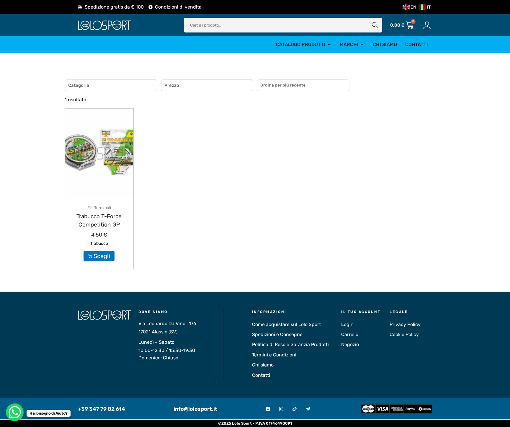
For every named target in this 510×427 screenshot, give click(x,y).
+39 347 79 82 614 (101, 409)
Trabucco (99, 243)
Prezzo (171, 85)
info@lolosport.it (195, 409)
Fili (89, 207)
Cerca (374, 24)
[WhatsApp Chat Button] (15, 412)
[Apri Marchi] (362, 44)
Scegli (102, 256)
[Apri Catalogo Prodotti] (329, 44)
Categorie (78, 85)
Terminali (102, 207)
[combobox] (303, 85)
